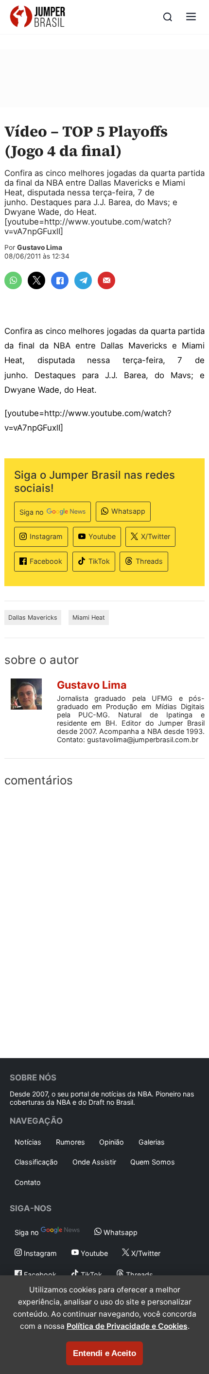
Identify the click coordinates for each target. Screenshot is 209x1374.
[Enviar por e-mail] (106, 280)
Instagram (46, 536)
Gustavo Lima (39, 247)
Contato (28, 1182)
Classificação (36, 1162)
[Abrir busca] (167, 17)
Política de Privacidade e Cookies (127, 1326)
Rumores (70, 1142)
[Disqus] (104, 920)
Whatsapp (128, 511)
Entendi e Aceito (104, 1353)
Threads (149, 561)
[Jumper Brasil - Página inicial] (37, 17)
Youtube (102, 536)
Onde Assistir (94, 1162)
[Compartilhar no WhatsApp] (13, 280)
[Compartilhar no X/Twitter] (36, 280)
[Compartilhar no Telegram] (83, 280)
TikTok (99, 561)
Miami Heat (88, 617)
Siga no (31, 512)
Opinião (111, 1142)
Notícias (28, 1142)
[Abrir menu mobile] (191, 17)
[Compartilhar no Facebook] (60, 280)
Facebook (46, 561)
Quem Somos (152, 1162)
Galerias (152, 1142)
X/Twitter (155, 536)
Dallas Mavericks (32, 617)
